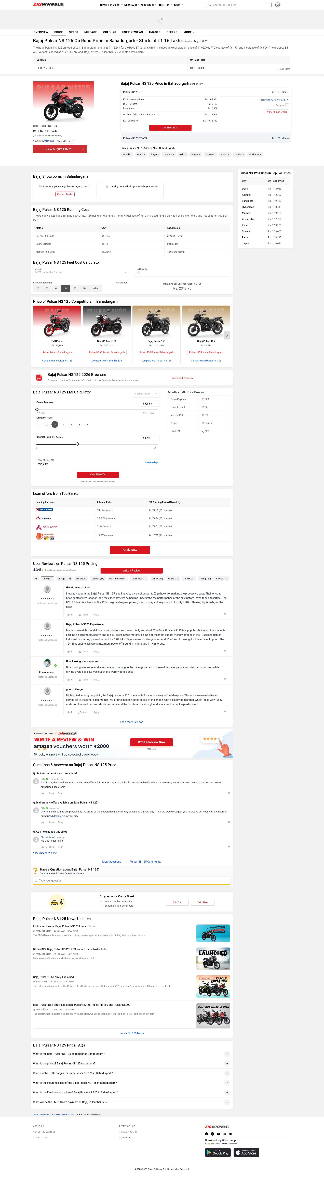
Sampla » (127, 154)
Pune (245, 225)
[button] (210, 5)
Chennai (246, 231)
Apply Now (130, 550)
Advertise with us (44, 1132)
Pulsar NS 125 (68, 1114)
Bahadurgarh (55, 136)
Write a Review (64, 141)
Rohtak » (225, 154)
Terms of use (127, 1126)
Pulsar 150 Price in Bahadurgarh (156, 352)
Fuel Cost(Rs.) (142, 269)
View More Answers (43, 852)
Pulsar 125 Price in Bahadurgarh (206, 352)
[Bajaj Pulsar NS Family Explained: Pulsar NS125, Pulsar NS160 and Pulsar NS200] (213, 1015)
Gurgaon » (169, 154)
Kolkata (246, 194)
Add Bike (203, 902)
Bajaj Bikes (55, 1114)
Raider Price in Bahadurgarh (57, 352)
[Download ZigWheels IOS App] (246, 1152)
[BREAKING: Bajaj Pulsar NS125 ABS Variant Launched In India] (213, 959)
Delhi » (182, 154)
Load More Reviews (131, 722)
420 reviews (48, 140)
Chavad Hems (47, 837)
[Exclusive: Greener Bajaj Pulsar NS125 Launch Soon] (213, 933)
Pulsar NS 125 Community (145, 861)
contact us (40, 1138)
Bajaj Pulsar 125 (206, 341)
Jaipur (245, 243)
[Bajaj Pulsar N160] (107, 322)
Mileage (38, 269)
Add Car (177, 902)
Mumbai (246, 213)
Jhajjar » (154, 154)
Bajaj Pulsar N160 (106, 341)
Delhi (245, 188)
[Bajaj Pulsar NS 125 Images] (75, 101)
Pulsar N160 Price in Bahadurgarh (107, 352)
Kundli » (141, 154)
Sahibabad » (255, 154)
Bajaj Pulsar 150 (156, 341)
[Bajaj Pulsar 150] (156, 322)
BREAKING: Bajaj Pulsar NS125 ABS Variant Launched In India (70, 949)
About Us (38, 1126)
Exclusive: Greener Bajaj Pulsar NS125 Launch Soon (64, 926)
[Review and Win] (132, 743)
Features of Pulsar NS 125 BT (274, 100)
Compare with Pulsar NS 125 (57, 360)
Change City (196, 84)
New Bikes (44, 1114)
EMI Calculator (131, 120)
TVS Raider (57, 341)
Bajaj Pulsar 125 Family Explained (53, 977)
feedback (125, 1138)
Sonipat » (195, 154)
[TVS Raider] (57, 322)
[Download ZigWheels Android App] (218, 1152)
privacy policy (128, 1132)
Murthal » (239, 154)
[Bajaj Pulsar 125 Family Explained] (213, 986)
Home (35, 1114)
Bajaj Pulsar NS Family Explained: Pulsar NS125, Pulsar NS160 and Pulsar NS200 (81, 1004)
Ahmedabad (248, 219)
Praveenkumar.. (47, 672)
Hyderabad (248, 206)
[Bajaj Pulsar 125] (206, 322)
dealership (59, 816)
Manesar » (210, 154)
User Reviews (132, 32)
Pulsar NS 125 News (131, 1033)
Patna (245, 237)
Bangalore (247, 200)
